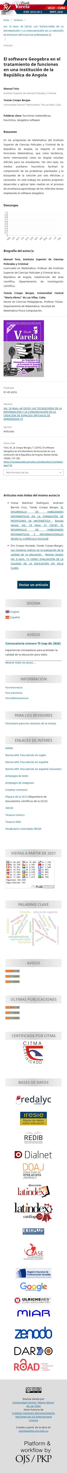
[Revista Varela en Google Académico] (33, 1289)
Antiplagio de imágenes (19, 782)
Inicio (6, 20)
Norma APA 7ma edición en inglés (25, 755)
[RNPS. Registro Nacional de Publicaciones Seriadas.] (33, 1275)
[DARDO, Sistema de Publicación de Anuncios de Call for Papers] (33, 1353)
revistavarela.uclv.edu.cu (33, 1431)
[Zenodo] (33, 1334)
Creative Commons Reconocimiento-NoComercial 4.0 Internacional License (33, 1416)
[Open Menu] (3, 12)
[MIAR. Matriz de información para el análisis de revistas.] (33, 1315)
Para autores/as (13, 692)
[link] (13, 822)
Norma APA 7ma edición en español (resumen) (33, 769)
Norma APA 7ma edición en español (26, 762)
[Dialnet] (33, 1156)
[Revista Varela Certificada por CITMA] (33, 1053)
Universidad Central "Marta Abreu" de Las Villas (33, 1404)
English (14, 611)
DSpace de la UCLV (16, 796)
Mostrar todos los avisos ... (20, 662)
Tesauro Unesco (14, 815)
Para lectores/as (14, 687)
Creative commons (16, 789)
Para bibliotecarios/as (16, 698)
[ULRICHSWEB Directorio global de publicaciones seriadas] (33, 1302)
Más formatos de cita (17, 472)
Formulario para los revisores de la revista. (30, 723)
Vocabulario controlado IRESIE (23, 828)
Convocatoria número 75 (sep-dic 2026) (33, 643)
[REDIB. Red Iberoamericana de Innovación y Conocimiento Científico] (33, 1139)
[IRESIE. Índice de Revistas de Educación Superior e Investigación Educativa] (33, 1120)
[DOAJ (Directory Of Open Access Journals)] (33, 1173)
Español (15, 617)
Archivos (18, 20)
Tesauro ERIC (13, 822)
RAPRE (9, 748)
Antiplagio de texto (16, 776)
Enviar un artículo (33, 585)
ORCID (9, 808)
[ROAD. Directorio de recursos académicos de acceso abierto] (33, 1366)
